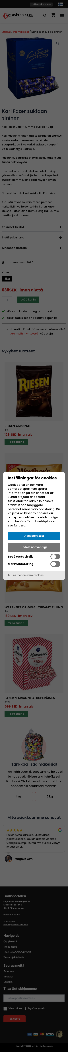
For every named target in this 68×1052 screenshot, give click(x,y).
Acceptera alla (34, 535)
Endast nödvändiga (34, 547)
